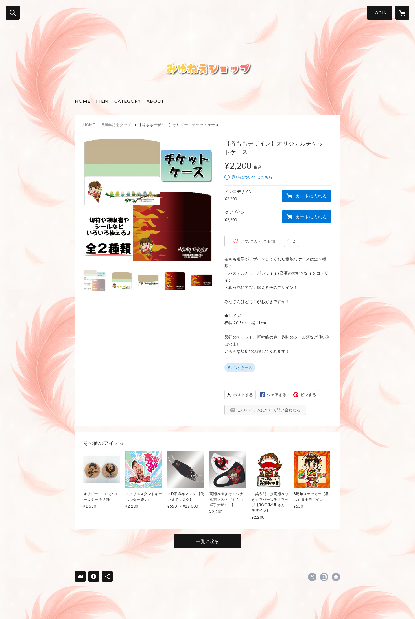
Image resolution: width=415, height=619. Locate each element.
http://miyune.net (336, 577)
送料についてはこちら (252, 177)
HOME (82, 101)
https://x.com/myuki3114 (312, 577)
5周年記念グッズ (116, 124)
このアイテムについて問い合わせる (268, 409)
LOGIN (380, 12)
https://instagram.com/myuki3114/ (324, 577)
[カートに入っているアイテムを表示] (402, 13)
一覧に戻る (207, 541)
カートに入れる (311, 195)
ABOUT (155, 101)
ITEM (102, 101)
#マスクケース (240, 367)
